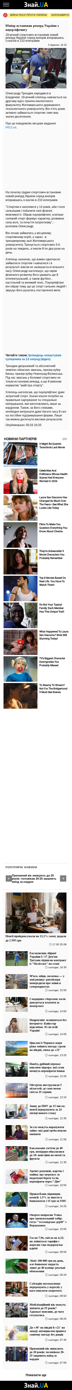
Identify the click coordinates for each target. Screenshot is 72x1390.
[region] (36, 158)
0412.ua (11, 127)
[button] (9, 878)
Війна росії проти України (28, 14)
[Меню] (6, 4)
